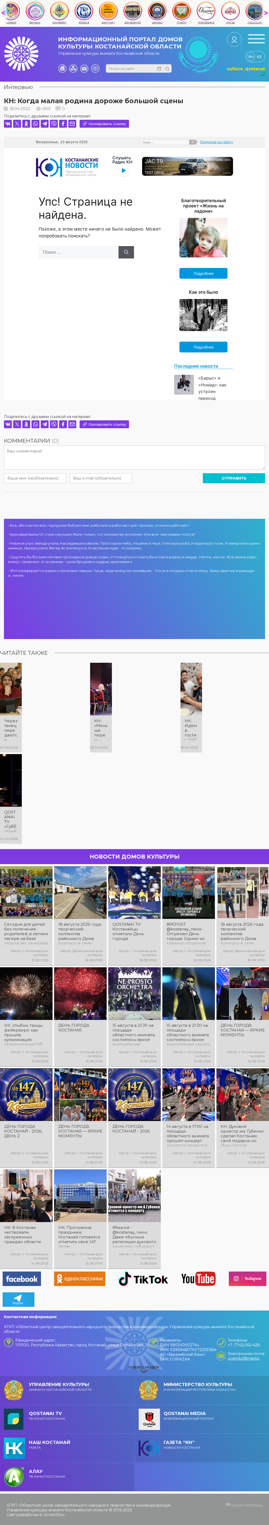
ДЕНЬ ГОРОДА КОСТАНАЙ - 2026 (131, 1129)
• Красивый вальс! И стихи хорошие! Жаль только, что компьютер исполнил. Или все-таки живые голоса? (101, 534)
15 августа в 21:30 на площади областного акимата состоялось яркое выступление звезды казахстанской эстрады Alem (189, 1035)
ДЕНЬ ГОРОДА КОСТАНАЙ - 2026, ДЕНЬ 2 (23, 1131)
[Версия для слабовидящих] (95, 68)
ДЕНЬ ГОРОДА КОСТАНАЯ (73, 1028)
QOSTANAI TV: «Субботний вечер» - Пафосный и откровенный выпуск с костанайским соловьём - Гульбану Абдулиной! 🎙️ (10, 822)
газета (49, 1444)
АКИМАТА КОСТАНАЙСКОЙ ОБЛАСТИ (60, 1387)
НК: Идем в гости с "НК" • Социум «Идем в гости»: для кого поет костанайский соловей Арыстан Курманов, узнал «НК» (191, 730)
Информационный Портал (189, 1416)
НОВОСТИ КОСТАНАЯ (182, 1444)
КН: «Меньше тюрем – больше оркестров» (100, 730)
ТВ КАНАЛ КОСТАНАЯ (47, 1416)
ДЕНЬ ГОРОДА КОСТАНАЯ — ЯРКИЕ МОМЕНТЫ (243, 1030)
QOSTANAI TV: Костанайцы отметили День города (128, 931)
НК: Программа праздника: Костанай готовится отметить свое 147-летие (79, 1237)
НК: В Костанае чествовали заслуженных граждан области (22, 1234)
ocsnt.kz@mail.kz (244, 1358)
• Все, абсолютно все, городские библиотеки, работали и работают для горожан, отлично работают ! (99, 525)
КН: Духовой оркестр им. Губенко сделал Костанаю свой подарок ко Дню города (242, 1136)
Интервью (18, 87)
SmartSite (54, 1514)
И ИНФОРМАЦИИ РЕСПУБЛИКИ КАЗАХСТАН (200, 1387)
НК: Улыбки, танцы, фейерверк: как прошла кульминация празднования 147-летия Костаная (24, 1035)
